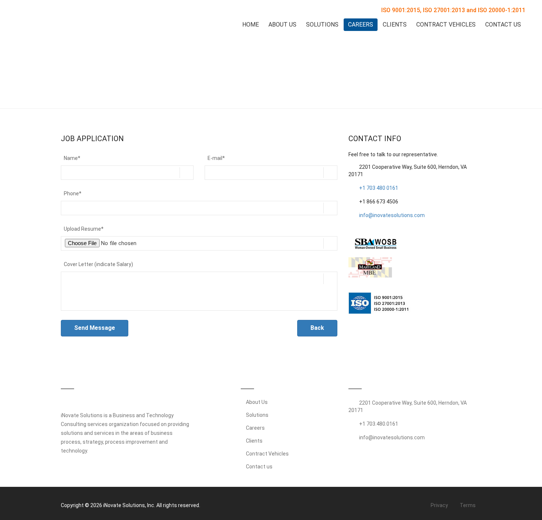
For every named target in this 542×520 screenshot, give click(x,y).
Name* (72, 158)
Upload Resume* (84, 229)
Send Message (94, 327)
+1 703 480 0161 (378, 188)
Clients (395, 24)
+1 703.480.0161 (378, 424)
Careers (360, 24)
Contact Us (503, 24)
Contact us (258, 467)
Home (250, 24)
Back (317, 327)
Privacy (439, 505)
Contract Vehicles (446, 24)
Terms (467, 505)
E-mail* (216, 158)
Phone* (72, 193)
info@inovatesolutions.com (392, 215)
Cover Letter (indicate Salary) (98, 264)
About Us (282, 24)
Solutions (322, 24)
